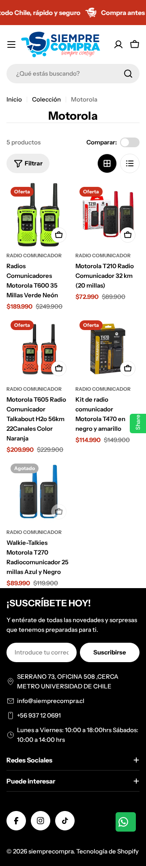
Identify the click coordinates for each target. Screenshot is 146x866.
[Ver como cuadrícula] (107, 163)
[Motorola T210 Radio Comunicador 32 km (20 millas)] (107, 215)
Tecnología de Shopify (107, 851)
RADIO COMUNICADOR (34, 255)
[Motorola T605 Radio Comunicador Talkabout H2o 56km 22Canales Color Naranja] (38, 348)
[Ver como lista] (130, 163)
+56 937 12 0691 (39, 715)
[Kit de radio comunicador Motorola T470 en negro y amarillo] (107, 348)
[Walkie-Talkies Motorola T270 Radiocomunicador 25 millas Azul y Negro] (38, 491)
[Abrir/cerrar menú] (11, 44)
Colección (46, 99)
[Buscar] (128, 73)
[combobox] (73, 73)
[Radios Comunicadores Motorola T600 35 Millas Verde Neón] (38, 215)
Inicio (14, 99)
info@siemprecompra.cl (50, 701)
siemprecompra (50, 851)
